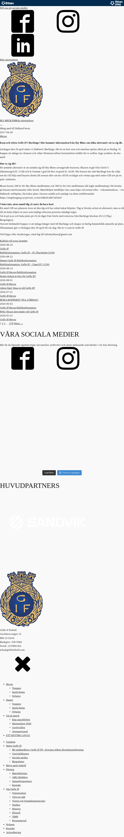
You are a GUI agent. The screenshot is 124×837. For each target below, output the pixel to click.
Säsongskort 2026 (21, 723)
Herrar (3, 136)
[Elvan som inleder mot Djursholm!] (104, 432)
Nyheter (16, 696)
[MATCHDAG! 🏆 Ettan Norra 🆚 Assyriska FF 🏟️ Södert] (20, 456)
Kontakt (16, 785)
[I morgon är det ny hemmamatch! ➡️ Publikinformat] (104, 456)
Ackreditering (13, 832)
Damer (3, 260)
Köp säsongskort (9, 59)
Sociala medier (20, 757)
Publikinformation (26, 260)
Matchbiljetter (19, 773)
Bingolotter (18, 761)
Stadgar (16, 804)
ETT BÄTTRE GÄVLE (18, 735)
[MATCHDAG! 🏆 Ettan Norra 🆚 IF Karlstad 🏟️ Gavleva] (20, 384)
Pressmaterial (19, 820)
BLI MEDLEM (8, 120)
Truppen (16, 688)
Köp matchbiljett (21, 719)
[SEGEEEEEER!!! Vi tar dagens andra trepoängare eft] (20, 408)
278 (11, 323)
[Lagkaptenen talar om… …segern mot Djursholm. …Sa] (104, 408)
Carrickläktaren (20, 753)
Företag (10, 769)
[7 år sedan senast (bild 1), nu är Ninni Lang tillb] (62, 384)
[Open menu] (1, 125)
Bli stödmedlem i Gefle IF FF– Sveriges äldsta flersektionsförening (48, 749)
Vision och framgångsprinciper (28, 800)
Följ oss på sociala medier (14, 8)
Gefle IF (4, 248)
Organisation (19, 793)
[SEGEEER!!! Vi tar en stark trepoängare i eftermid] (62, 432)
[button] (62, 664)
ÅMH (15, 816)
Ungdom (10, 741)
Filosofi (16, 812)
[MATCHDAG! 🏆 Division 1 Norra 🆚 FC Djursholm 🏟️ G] (62, 456)
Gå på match (12, 715)
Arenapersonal (20, 731)
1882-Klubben (20, 777)
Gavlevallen (18, 727)
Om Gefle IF (12, 789)
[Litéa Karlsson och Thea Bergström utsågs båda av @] (20, 432)
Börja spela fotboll (16, 765)
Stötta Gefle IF (14, 745)
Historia (16, 808)
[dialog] (62, 743)
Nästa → (18, 323)
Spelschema (18, 692)
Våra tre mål (18, 797)
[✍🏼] (104, 384)
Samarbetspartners (22, 781)
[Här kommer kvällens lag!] (62, 408)
